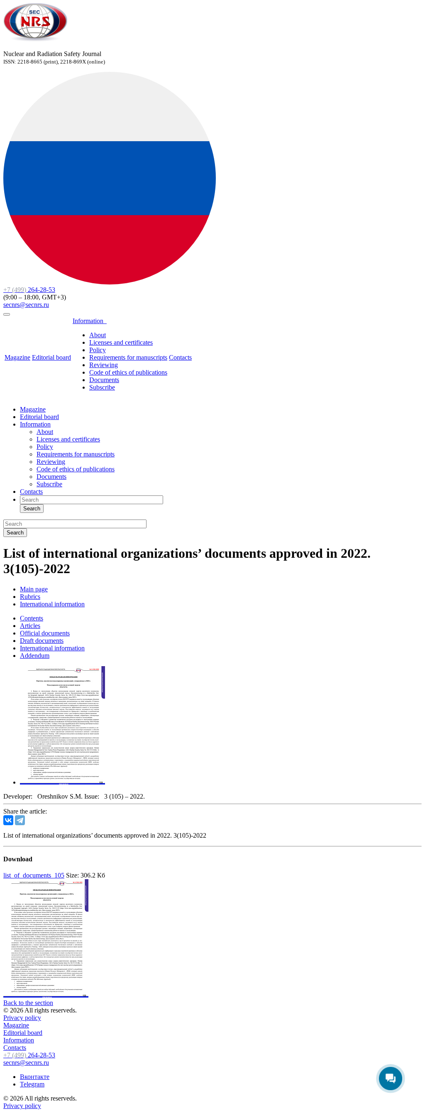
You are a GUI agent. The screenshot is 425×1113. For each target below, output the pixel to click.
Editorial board (51, 357)
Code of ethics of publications (128, 372)
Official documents (45, 633)
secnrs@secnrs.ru (26, 304)
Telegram (32, 1084)
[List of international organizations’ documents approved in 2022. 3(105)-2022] (62, 782)
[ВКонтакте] (8, 820)
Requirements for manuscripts (128, 357)
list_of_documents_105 (33, 875)
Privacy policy (22, 1017)
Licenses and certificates (121, 342)
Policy (97, 349)
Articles (30, 625)
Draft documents (42, 640)
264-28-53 (29, 289)
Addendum (34, 655)
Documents (104, 379)
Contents (31, 618)
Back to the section (28, 1002)
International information (52, 648)
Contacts (180, 357)
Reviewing (103, 364)
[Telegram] (20, 820)
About (97, 334)
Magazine (17, 357)
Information (90, 320)
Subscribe (102, 387)
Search (31, 508)
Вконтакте (34, 1076)
